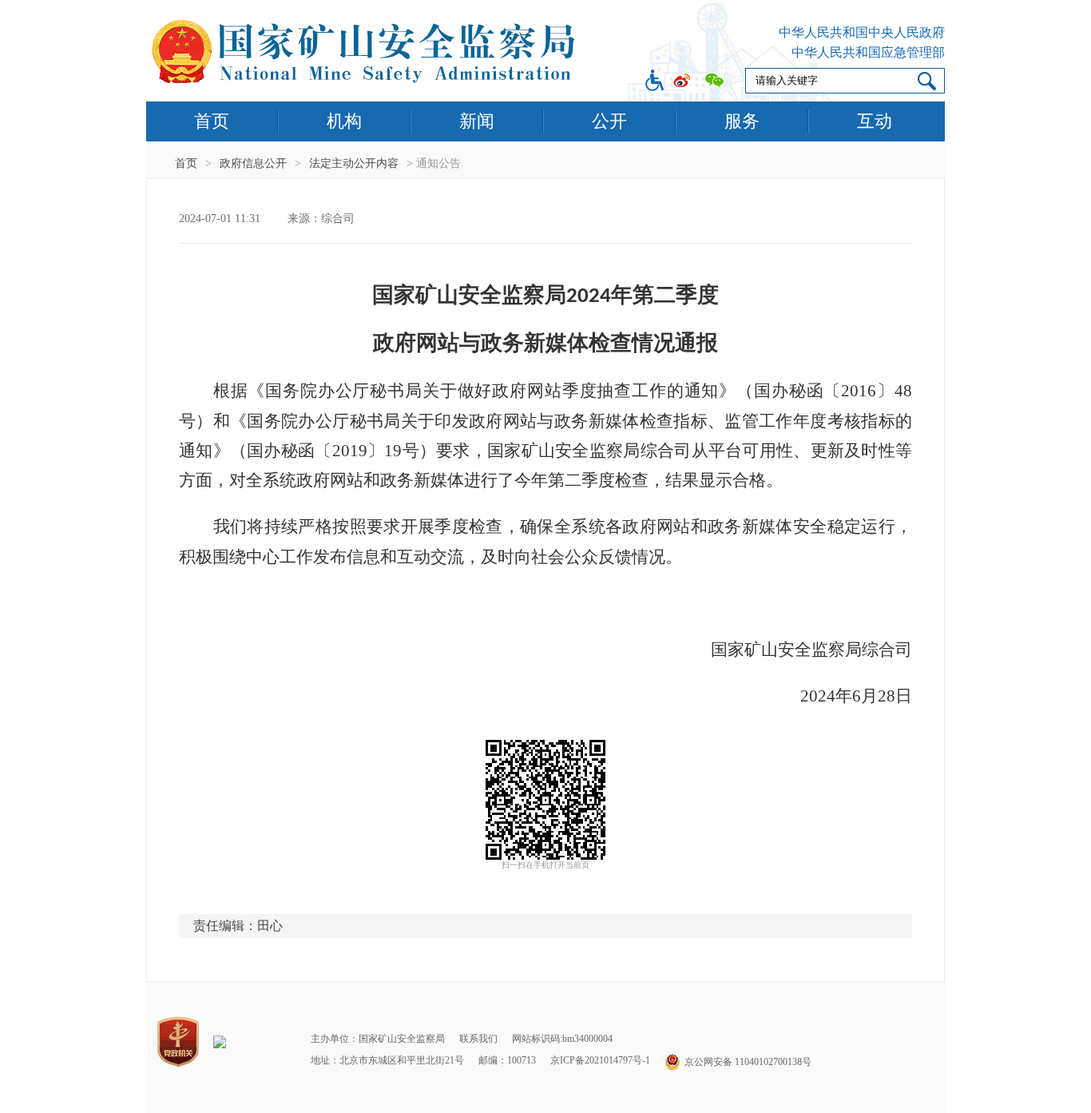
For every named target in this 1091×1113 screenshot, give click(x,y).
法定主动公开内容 (354, 163)
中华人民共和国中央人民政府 (862, 32)
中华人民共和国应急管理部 (868, 52)
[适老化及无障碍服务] (654, 82)
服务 (742, 121)
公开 (609, 121)
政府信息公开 (253, 163)
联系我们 (478, 1038)
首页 (211, 121)
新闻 (476, 121)
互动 (874, 121)
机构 (344, 121)
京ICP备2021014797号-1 (600, 1060)
